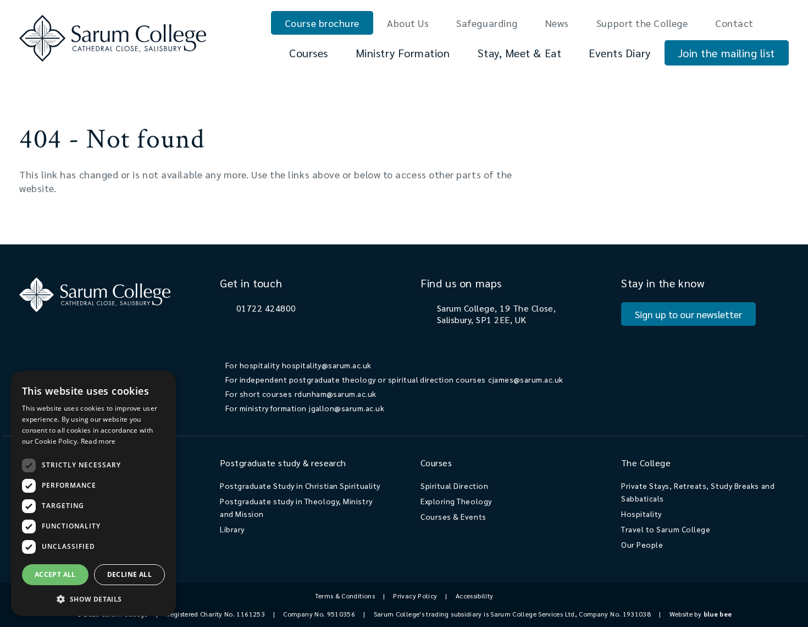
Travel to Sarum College (665, 529)
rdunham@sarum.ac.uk (336, 394)
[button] (93, 598)
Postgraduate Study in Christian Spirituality (300, 485)
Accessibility (475, 595)
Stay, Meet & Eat (520, 53)
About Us (408, 23)
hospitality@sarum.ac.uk (327, 365)
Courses (308, 53)
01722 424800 (266, 308)
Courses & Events (453, 516)
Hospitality (641, 514)
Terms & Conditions (345, 595)
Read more (98, 441)
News (557, 23)
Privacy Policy (415, 595)
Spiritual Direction (454, 485)
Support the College (642, 23)
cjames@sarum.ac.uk (525, 379)
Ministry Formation (403, 53)
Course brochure (322, 23)
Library (232, 529)
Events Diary (619, 53)
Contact (734, 23)
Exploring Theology (456, 501)
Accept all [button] (55, 574)
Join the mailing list (726, 53)
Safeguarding (486, 23)
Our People (642, 544)
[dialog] (93, 493)
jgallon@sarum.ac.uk (346, 408)
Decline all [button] (129, 574)
